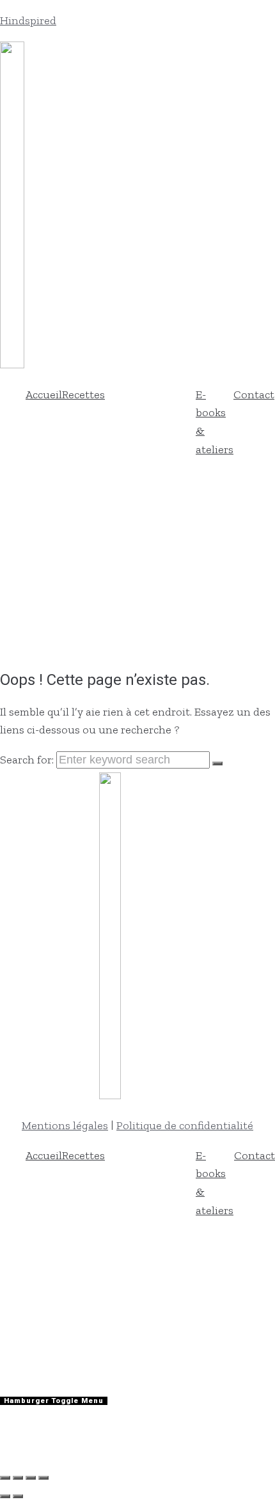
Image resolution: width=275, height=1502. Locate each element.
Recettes (83, 394)
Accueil (44, 394)
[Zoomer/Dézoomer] (5, 1478)
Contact (253, 394)
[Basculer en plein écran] (18, 1478)
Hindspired (28, 20)
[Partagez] (31, 1478)
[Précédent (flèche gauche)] (5, 1496)
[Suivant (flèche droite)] (18, 1496)
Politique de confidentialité (184, 1125)
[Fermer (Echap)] (43, 1478)
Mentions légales (65, 1125)
